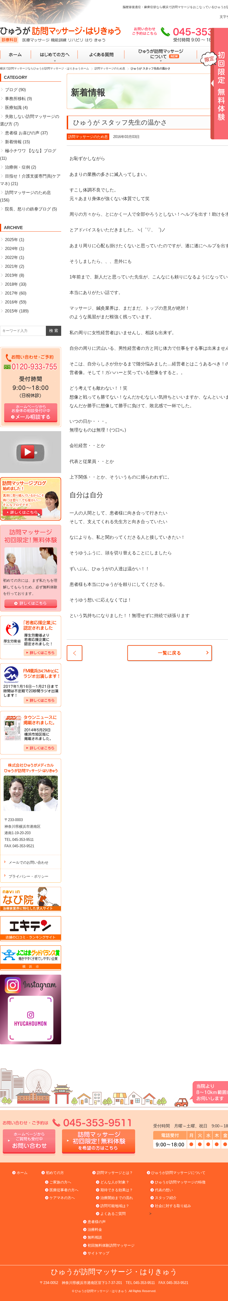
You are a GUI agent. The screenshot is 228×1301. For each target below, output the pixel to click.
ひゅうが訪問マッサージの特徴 (180, 1182)
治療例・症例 (17, 167)
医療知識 (13, 107)
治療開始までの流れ (116, 1198)
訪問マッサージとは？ (115, 1173)
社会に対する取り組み (173, 1206)
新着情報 (13, 141)
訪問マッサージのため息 (88, 137)
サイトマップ (98, 1253)
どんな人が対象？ (114, 1182)
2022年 (11, 257)
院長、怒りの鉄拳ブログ (28, 209)
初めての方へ (54, 55)
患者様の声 (97, 1222)
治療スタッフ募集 (74, 653)
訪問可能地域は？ (114, 1206)
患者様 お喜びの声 (22, 132)
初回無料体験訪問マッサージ (111, 1245)
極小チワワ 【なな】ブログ (30, 150)
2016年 (11, 302)
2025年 (11, 239)
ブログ (11, 89)
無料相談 (95, 1237)
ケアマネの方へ (62, 1198)
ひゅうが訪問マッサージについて (160, 55)
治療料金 (95, 1229)
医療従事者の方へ (63, 1190)
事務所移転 (15, 98)
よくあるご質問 (113, 1214)
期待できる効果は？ (116, 1190)
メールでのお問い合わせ (28, 862)
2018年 (11, 284)
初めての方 (55, 1173)
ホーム (15, 55)
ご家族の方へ (60, 1182)
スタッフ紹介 (166, 1198)
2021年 (11, 266)
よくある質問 (100, 55)
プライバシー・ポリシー (28, 876)
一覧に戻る (169, 653)
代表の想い (164, 1190)
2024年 (11, 248)
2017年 (11, 293)
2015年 (11, 311)
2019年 (11, 275)
